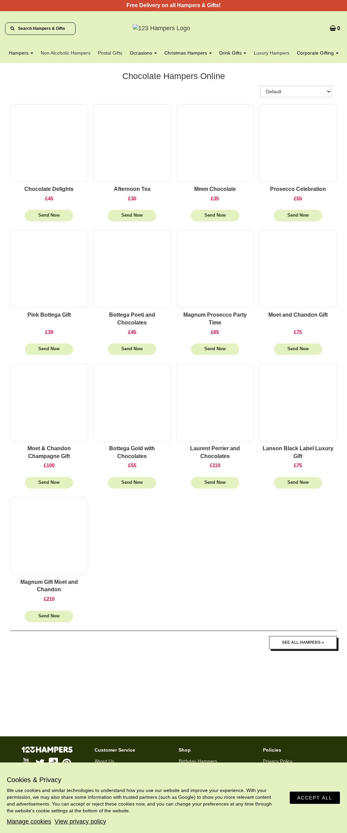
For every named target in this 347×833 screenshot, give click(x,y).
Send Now (49, 215)
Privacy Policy (277, 761)
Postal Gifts (110, 53)
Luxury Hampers (271, 53)
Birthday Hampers (198, 761)
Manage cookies (29, 821)
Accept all (314, 797)
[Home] (173, 28)
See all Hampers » (303, 642)
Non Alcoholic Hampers (65, 53)
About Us (104, 761)
